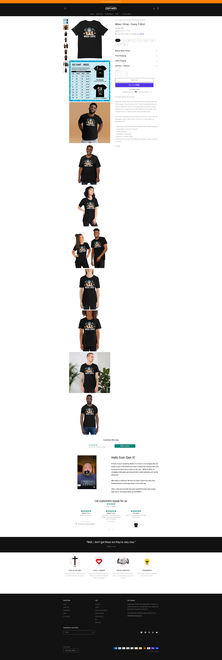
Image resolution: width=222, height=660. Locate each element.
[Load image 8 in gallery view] (66, 63)
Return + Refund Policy (101, 610)
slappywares (156, 651)
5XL (125, 44)
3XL (152, 40)
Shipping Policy (99, 616)
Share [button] (118, 146)
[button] (65, 8)
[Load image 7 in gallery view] (66, 57)
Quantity (117, 70)
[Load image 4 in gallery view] (66, 39)
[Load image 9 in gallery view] (65, 69)
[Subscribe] (92, 632)
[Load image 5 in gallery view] (66, 45)
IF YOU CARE (66, 616)
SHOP (64, 613)
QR (96, 619)
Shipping (117, 30)
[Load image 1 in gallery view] (66, 21)
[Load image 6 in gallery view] (66, 51)
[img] (111, 504)
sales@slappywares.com (134, 615)
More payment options (134, 89)
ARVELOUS (66, 607)
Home (64, 604)
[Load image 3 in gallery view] (66, 33)
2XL (146, 40)
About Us (97, 604)
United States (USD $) (70, 650)
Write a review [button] (125, 446)
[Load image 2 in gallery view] (66, 27)
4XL (118, 44)
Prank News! (66, 610)
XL (139, 40)
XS (118, 40)
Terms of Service (99, 613)
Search (97, 607)
